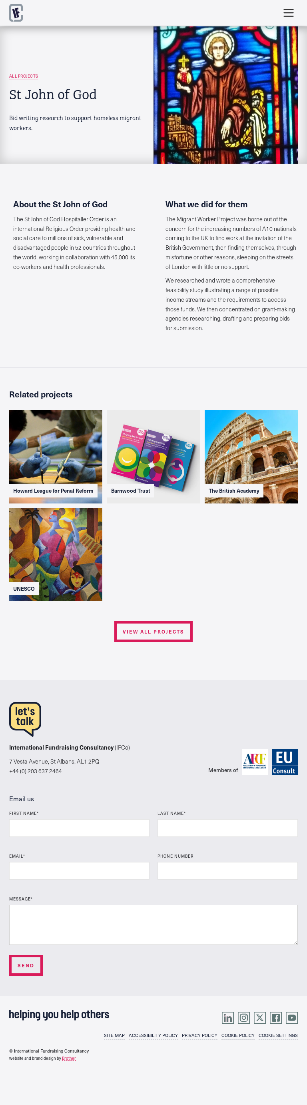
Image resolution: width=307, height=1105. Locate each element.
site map (114, 1035)
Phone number (175, 856)
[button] (288, 13)
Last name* (171, 813)
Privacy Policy (199, 1035)
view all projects (153, 631)
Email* (17, 856)
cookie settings (278, 1035)
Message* (21, 899)
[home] (16, 13)
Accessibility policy (153, 1035)
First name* (24, 813)
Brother (69, 1058)
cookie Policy (238, 1035)
